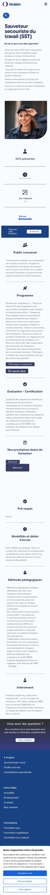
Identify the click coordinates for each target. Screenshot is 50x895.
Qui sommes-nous (14, 762)
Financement (11, 797)
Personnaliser (25, 881)
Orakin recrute (12, 767)
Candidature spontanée (17, 772)
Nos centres (11, 807)
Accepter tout (25, 873)
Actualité (9, 792)
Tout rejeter (25, 889)
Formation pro (12, 827)
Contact (8, 802)
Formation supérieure (16, 832)
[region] (25, 870)
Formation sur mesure (16, 837)
